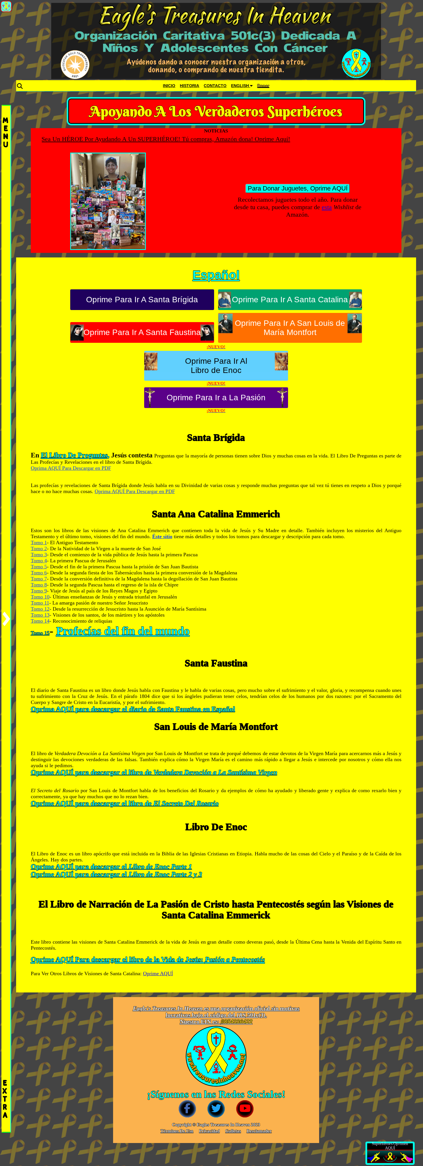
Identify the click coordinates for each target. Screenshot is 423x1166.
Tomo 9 (39, 591)
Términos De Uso (177, 1131)
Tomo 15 (40, 633)
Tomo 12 (40, 609)
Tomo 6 (39, 573)
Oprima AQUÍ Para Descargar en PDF (71, 468)
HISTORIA (189, 85)
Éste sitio (162, 536)
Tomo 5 (39, 566)
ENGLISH (240, 85)
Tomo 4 (39, 560)
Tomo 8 (39, 585)
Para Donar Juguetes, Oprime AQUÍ (298, 188)
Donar (263, 85)
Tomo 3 (39, 554)
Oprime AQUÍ (158, 973)
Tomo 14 (40, 621)
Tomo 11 (40, 603)
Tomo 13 (40, 615)
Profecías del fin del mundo (123, 630)
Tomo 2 (39, 548)
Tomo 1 (39, 542)
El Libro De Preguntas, (75, 455)
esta (327, 207)
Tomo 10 (40, 597)
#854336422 (236, 1021)
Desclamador (259, 1131)
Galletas (233, 1131)
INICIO (169, 85)
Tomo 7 (39, 579)
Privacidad (209, 1131)
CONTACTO (215, 85)
